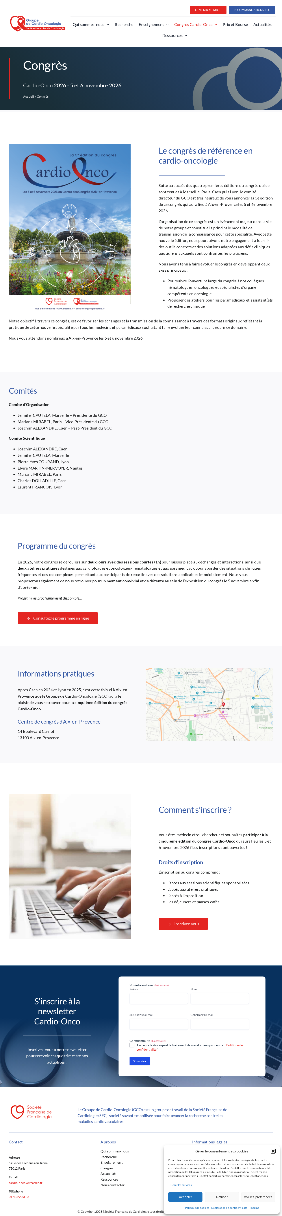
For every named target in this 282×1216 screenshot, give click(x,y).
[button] (273, 1151)
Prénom (134, 989)
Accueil (28, 96)
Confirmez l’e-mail (202, 1015)
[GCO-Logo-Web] (37, 17)
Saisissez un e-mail (141, 1015)
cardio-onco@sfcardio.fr (26, 1183)
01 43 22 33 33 (19, 1197)
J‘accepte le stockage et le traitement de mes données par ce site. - (190, 1047)
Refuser (222, 1197)
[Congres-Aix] (209, 670)
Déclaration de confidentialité (229, 1207)
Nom (194, 989)
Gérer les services (181, 1185)
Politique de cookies (197, 1207)
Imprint (254, 1207)
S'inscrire (139, 1061)
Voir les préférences (258, 1197)
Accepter (185, 1197)
